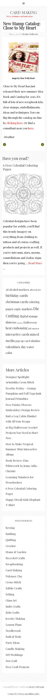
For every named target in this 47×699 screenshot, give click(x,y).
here (31, 128)
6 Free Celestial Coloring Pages (20, 167)
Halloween (30, 322)
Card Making (23, 12)
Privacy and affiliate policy (28, 694)
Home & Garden (16, 552)
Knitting (11, 534)
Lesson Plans (14, 624)
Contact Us (12, 694)
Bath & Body (13, 636)
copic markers (23, 309)
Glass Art (11, 600)
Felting (10, 594)
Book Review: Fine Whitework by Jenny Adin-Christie (22, 466)
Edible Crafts (14, 588)
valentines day (16, 347)
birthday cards (17, 295)
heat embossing (17, 328)
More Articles (17, 370)
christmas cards (17, 302)
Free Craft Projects (17, 667)
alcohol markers (19, 289)
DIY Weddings (14, 655)
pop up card (22, 341)
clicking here (15, 123)
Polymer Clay (14, 576)
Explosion (20, 323)
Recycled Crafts (15, 558)
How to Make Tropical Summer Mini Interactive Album (21, 449)
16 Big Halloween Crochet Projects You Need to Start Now (22, 432)
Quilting (11, 540)
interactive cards (17, 334)
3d (7, 289)
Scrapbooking (14, 564)
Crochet (11, 546)
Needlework (13, 630)
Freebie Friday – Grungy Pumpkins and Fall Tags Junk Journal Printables (23, 393)
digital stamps (29, 316)
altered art (35, 289)
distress (11, 322)
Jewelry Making (15, 618)
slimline (35, 341)
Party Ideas (13, 642)
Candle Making (15, 648)
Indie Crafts (13, 606)
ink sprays (33, 328)
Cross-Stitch (13, 582)
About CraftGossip (36, 687)
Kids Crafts (12, 612)
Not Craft (11, 661)
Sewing (10, 527)
